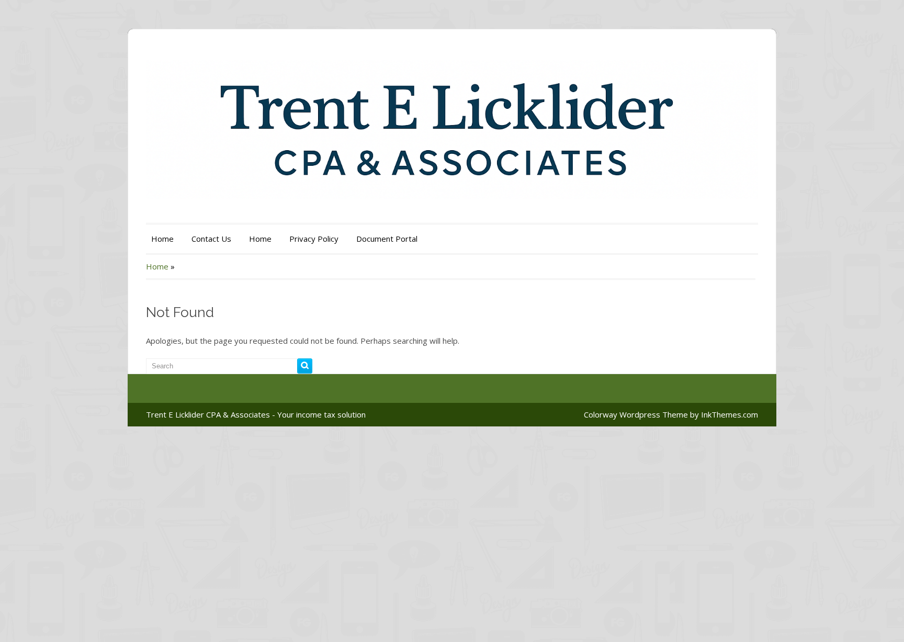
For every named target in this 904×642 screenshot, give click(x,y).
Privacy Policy (313, 238)
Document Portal (386, 238)
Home (162, 238)
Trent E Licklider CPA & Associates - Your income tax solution (256, 414)
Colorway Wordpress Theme (636, 414)
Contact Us (211, 238)
